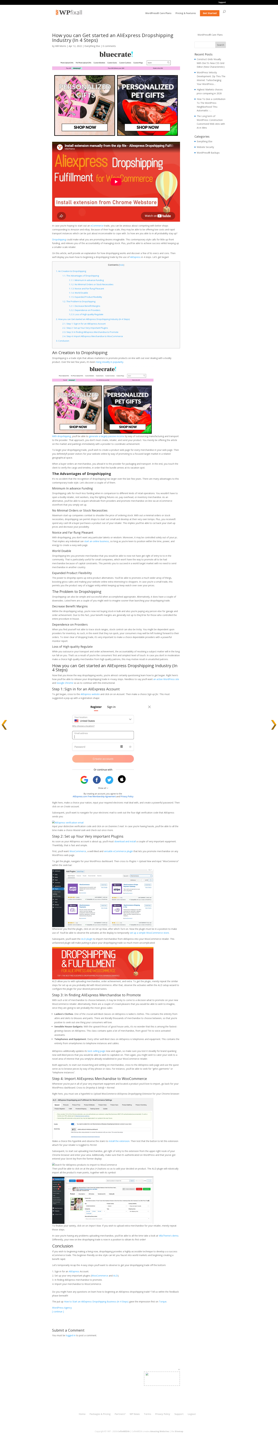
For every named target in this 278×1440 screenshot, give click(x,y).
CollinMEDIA (123, 1431)
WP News (135, 1414)
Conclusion (62, 340)
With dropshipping (61, 436)
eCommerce (97, 225)
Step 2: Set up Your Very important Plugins (85, 327)
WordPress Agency (62, 1307)
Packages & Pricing (100, 1414)
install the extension (119, 1141)
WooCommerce (78, 851)
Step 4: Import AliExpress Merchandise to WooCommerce (92, 336)
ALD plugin (87, 938)
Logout (192, 1414)
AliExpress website (90, 694)
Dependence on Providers (84, 310)
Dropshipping (59, 239)
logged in (70, 1335)
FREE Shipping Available (162, 1382)
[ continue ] (58, 1311)
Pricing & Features (186, 13)
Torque (163, 1301)
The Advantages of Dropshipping (80, 275)
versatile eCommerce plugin (118, 851)
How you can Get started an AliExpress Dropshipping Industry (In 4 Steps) (93, 319)
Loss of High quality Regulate (86, 314)
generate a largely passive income (106, 436)
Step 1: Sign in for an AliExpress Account (84, 323)
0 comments (109, 46)
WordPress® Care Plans (158, 13)
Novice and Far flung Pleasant (86, 288)
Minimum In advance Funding (86, 280)
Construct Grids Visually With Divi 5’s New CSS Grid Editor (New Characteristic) (211, 63)
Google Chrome (65, 682)
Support (222, 2)
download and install (125, 841)
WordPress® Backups (208, 152)
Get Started (210, 13)
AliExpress (135, 257)
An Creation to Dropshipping (71, 271)
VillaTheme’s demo (168, 1235)
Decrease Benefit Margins (84, 305)
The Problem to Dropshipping (78, 301)
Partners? (120, 1414)
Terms (147, 1414)
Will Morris (60, 46)
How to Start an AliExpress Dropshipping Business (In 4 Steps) (96, 1301)
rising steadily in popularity (109, 361)
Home (82, 1414)
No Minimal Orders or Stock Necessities (91, 284)
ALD (115, 1275)
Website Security (205, 147)
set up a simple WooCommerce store (149, 932)
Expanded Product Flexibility (85, 296)
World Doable (78, 292)
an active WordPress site (166, 679)
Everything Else (92, 46)
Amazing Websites (159, 1431)
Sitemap (179, 1431)
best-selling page (96, 1051)
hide (122, 265)
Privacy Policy (162, 1414)
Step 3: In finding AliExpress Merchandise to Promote (90, 332)
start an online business (96, 541)
